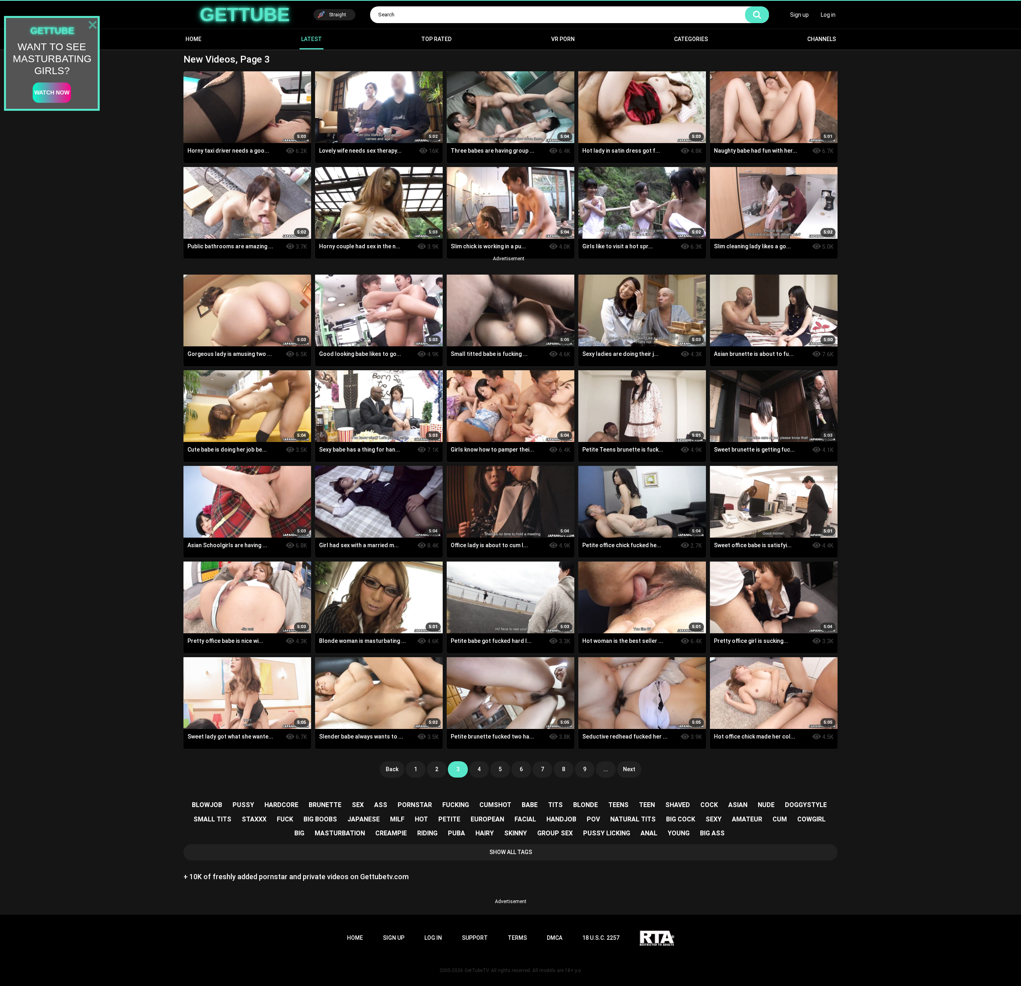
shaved (677, 805)
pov (593, 819)
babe (530, 805)
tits (555, 805)
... (605, 769)
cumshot (495, 805)
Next (629, 769)
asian (737, 805)
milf (397, 819)
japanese (363, 819)
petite (449, 819)
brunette (325, 805)
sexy (713, 819)
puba (456, 833)
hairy (484, 833)
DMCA (554, 938)
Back (392, 769)
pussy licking (606, 833)
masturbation (340, 833)
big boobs (320, 819)
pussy (243, 805)
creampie (391, 833)
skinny (515, 833)
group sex (555, 833)
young (679, 833)
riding (427, 833)
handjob (561, 819)
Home (193, 39)
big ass (712, 833)
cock (709, 805)
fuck (285, 819)
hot (421, 819)
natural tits (633, 819)
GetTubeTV (477, 970)
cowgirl (811, 819)
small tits (212, 819)
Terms (517, 938)
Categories (691, 39)
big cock (680, 819)
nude (766, 805)
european (487, 819)
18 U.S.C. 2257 (600, 938)
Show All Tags (510, 852)
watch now (51, 92)
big (299, 833)
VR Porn (563, 39)
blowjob (207, 805)
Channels (821, 39)
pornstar (415, 805)
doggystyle (806, 805)
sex (358, 805)
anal (649, 833)
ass (380, 805)
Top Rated (436, 39)
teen (647, 805)
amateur (747, 819)
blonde (585, 805)
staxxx (254, 819)
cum (780, 819)
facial (525, 819)
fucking (455, 805)
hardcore (281, 805)
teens (618, 805)
